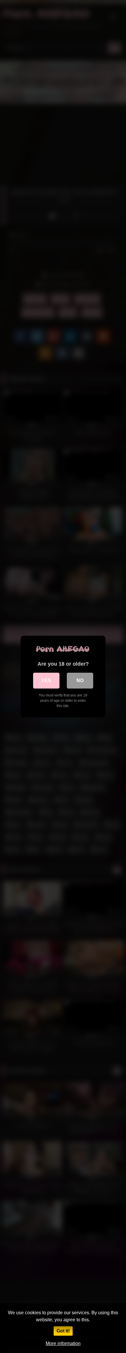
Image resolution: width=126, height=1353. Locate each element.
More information (63, 1343)
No (80, 680)
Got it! (63, 1330)
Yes (46, 680)
